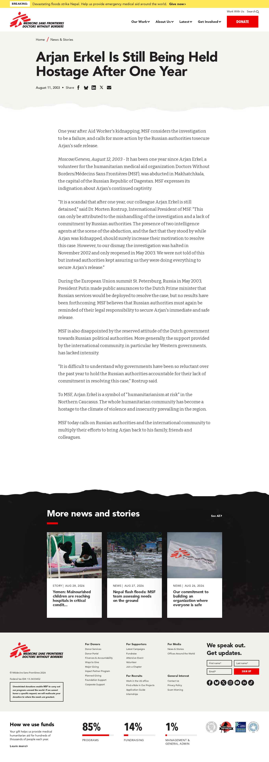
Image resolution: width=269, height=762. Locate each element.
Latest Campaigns (135, 648)
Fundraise (131, 653)
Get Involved (208, 21)
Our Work (139, 21)
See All (215, 515)
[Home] (41, 20)
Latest (184, 21)
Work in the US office (137, 680)
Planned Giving (93, 675)
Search (251, 11)
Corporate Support (95, 684)
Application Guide (135, 689)
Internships (132, 694)
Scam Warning (175, 689)
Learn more (18, 746)
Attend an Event (134, 657)
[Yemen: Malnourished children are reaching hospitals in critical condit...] (74, 575)
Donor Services (93, 648)
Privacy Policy (175, 685)
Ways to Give (92, 662)
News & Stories (61, 40)
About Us (163, 21)
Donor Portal (91, 653)
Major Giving (92, 666)
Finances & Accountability (99, 657)
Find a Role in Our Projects (140, 685)
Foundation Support (95, 679)
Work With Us (235, 11)
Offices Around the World (181, 653)
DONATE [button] (242, 21)
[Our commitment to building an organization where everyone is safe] (194, 575)
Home (40, 40)
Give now (176, 4)
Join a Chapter (134, 666)
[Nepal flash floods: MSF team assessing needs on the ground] (134, 575)
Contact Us (173, 680)
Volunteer (131, 662)
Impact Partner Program (97, 671)
